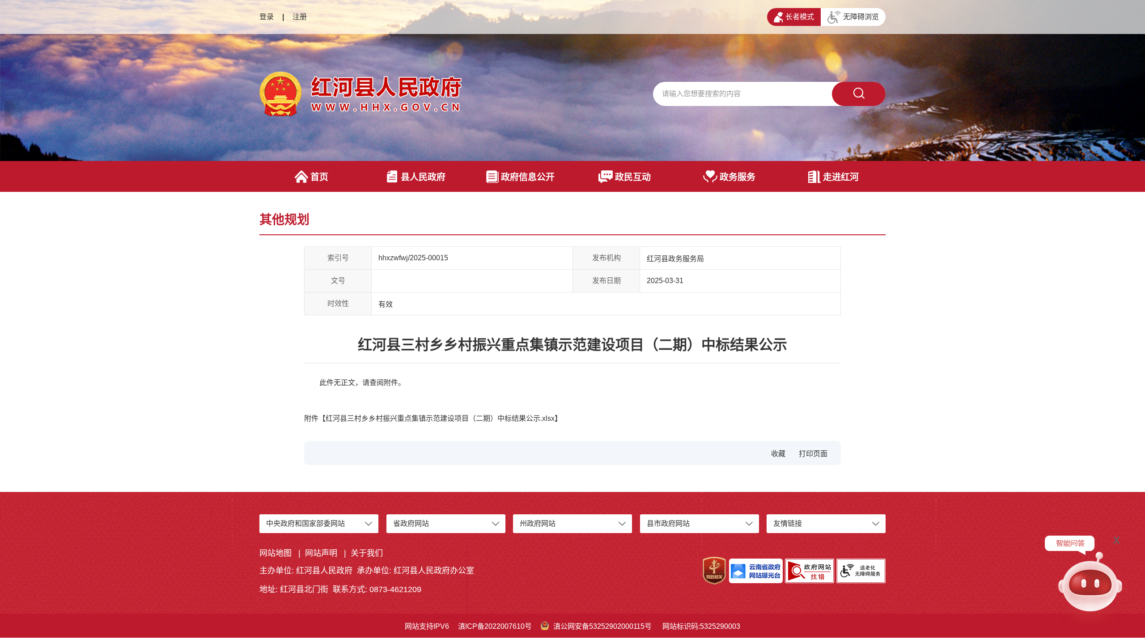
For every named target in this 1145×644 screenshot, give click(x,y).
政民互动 (633, 177)
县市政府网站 (668, 523)
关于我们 (367, 553)
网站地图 (275, 553)
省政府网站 (411, 523)
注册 (300, 17)
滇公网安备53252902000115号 (602, 626)
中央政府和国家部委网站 (305, 523)
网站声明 (321, 553)
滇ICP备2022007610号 (495, 626)
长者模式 (799, 17)
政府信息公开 (528, 177)
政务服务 (737, 177)
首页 (319, 177)
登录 (266, 17)
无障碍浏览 (861, 17)
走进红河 (841, 177)
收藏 (778, 454)
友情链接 (787, 523)
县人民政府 (423, 177)
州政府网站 (538, 523)
